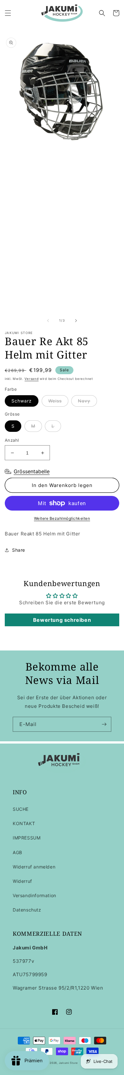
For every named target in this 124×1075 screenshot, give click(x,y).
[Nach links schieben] (48, 321)
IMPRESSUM (26, 837)
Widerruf (22, 881)
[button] (8, 13)
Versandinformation (34, 895)
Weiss (55, 400)
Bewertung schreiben (62, 620)
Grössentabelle (32, 471)
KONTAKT (24, 823)
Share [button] (18, 550)
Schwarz (21, 400)
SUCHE (21, 809)
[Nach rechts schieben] (76, 321)
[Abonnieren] (104, 724)
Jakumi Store (68, 1062)
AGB (17, 852)
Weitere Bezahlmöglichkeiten (62, 518)
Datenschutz (27, 909)
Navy (84, 400)
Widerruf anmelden (34, 866)
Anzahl (12, 440)
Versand (31, 379)
